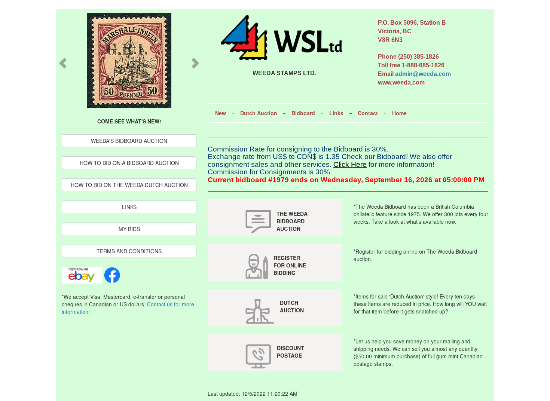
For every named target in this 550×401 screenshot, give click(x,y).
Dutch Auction (258, 113)
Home (399, 113)
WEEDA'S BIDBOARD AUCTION (129, 140)
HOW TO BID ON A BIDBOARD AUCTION (129, 162)
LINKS (129, 207)
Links (336, 113)
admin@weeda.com (423, 74)
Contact (368, 113)
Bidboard (303, 113)
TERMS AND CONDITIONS (129, 251)
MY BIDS (129, 229)
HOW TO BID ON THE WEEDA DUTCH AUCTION (129, 185)
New (220, 113)
